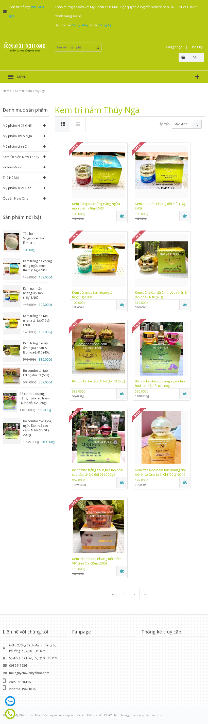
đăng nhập (80, 25)
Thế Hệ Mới (11, 177)
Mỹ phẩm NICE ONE (17, 125)
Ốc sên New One (15, 198)
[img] (77, 124)
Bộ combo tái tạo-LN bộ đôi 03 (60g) (36, 372)
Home (7, 91)
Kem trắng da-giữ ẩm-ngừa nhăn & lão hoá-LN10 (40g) (36, 348)
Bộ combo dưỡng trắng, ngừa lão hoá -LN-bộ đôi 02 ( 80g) (34, 398)
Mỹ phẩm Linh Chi (16, 146)
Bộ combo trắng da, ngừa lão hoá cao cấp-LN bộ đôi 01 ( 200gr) (37, 428)
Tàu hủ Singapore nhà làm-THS (33, 238)
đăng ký (105, 25)
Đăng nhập (174, 47)
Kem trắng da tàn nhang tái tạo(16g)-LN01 (36, 320)
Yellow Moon (12, 167)
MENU (22, 76)
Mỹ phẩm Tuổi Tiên (17, 188)
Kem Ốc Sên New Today (21, 156)
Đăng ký (196, 47)
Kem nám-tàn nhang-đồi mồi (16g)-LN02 (33, 293)
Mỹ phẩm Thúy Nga (17, 136)
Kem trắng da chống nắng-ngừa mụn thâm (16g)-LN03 (37, 265)
